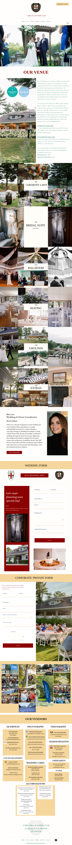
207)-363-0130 (41, 155)
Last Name (53, 489)
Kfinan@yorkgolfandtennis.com (46, 157)
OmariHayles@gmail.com (13, 739)
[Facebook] (56, 840)
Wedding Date (39, 513)
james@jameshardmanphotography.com (36, 739)
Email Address (38, 498)
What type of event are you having (9, 614)
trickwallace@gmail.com (13, 764)
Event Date (13, 631)
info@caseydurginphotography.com (35, 744)
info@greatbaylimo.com (58, 756)
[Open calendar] (62, 519)
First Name (37, 489)
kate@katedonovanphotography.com (36, 754)
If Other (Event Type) (7, 622)
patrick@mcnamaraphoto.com (36, 733)
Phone (36, 504)
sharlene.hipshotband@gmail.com (13, 774)
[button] (68, 23)
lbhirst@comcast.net (58, 767)
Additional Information (40, 529)
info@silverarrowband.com (13, 769)
